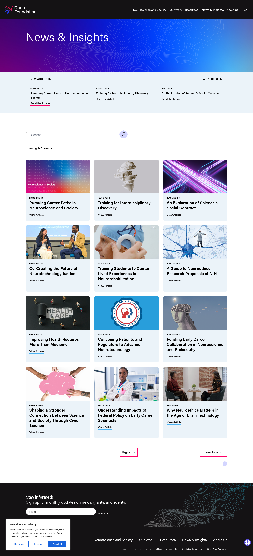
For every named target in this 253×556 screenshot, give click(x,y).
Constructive (197, 548)
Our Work (146, 539)
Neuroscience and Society (113, 539)
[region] (38, 534)
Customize (19, 543)
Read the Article (40, 103)
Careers (125, 549)
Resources (168, 539)
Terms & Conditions (154, 549)
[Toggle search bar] (245, 10)
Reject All (38, 543)
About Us (220, 539)
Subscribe (103, 513)
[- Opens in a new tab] (203, 79)
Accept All (57, 543)
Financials (137, 549)
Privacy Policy (171, 549)
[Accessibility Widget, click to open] (247, 542)
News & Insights (194, 539)
